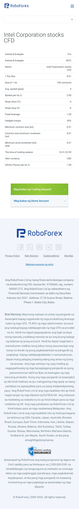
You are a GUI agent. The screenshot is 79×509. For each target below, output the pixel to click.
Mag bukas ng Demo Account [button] (31, 200)
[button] (17, 5)
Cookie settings (51, 255)
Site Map (68, 255)
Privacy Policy (12, 255)
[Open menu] (72, 6)
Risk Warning (31, 255)
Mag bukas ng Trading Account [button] (32, 189)
